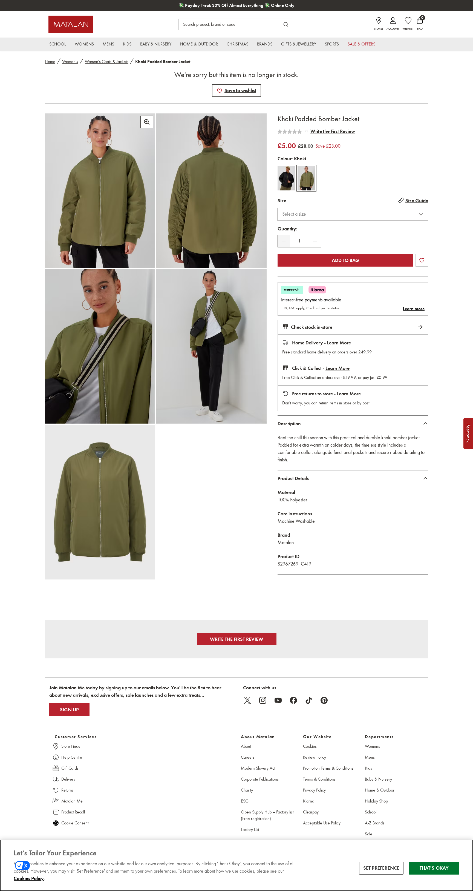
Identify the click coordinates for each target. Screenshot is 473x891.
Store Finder (71, 746)
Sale (368, 833)
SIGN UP (69, 710)
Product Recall (73, 812)
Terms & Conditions (319, 779)
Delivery (68, 779)
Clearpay (311, 812)
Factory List (250, 829)
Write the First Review (332, 131)
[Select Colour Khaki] (306, 178)
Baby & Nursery (378, 779)
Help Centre (71, 757)
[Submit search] (285, 24)
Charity (247, 790)
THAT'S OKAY (434, 868)
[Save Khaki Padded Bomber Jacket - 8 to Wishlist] (219, 90)
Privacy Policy (314, 790)
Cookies (310, 746)
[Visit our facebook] (293, 700)
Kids (368, 768)
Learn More (339, 343)
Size (282, 201)
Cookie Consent (74, 823)
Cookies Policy (29, 878)
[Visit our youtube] (278, 700)
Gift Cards (70, 768)
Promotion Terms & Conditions (328, 768)
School (370, 812)
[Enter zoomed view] (146, 122)
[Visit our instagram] (262, 700)
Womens (372, 746)
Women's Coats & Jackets (106, 61)
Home (50, 61)
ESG (245, 801)
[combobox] (353, 214)
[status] (299, 241)
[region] (236, 865)
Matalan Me (72, 801)
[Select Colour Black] (286, 178)
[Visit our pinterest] (324, 700)
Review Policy (314, 757)
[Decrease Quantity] (284, 241)
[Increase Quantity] (315, 241)
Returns (67, 790)
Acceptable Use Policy (322, 823)
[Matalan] (71, 24)
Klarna (308, 801)
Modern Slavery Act (258, 768)
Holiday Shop (376, 801)
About (246, 746)
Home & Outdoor (379, 790)
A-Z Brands (374, 823)
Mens (370, 757)
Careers (248, 757)
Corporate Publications (260, 779)
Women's (70, 61)
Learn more (414, 309)
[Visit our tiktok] (308, 700)
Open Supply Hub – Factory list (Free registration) (267, 815)
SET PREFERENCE (381, 868)
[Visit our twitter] (247, 700)
